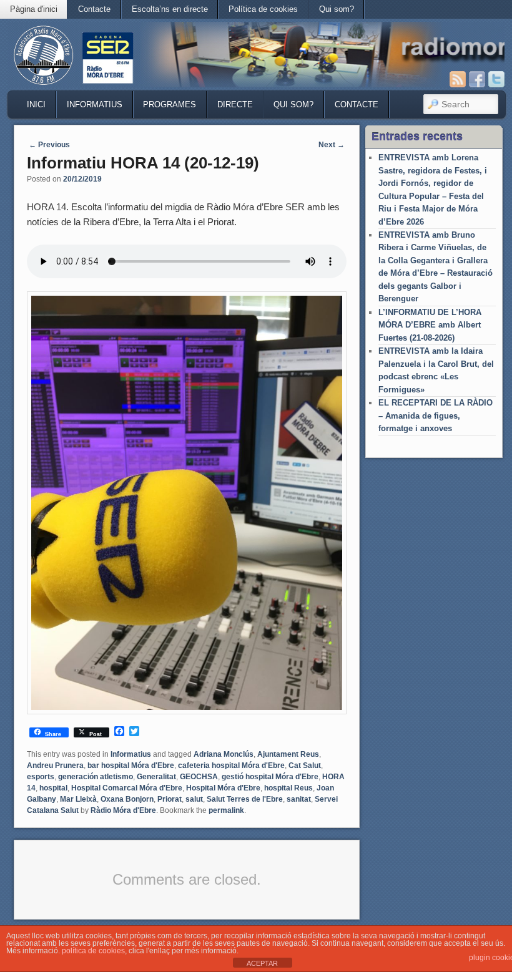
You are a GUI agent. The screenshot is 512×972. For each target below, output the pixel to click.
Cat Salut (304, 765)
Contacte (94, 9)
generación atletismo (95, 776)
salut (194, 799)
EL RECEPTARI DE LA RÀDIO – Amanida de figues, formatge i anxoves (435, 415)
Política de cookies (263, 9)
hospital (53, 788)
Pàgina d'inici (33, 9)
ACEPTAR (262, 963)
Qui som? (336, 9)
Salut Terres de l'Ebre (245, 799)
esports (40, 776)
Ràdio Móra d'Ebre (123, 810)
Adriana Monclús (224, 754)
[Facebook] (477, 79)
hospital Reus (288, 788)
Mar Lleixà (78, 799)
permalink (226, 810)
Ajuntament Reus (288, 754)
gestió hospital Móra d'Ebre (270, 776)
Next (331, 144)
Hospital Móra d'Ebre (223, 788)
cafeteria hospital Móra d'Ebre (231, 765)
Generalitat (156, 776)
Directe (235, 104)
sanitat (299, 799)
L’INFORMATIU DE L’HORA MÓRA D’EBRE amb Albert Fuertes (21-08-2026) (429, 325)
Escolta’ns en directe (170, 9)
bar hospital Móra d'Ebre (130, 765)
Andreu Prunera (55, 765)
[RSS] (458, 79)
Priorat (169, 799)
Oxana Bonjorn (127, 799)
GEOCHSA (199, 776)
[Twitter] (496, 79)
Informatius (94, 104)
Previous (49, 144)
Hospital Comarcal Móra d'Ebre (126, 788)
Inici (36, 104)
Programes (169, 104)
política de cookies (93, 950)
